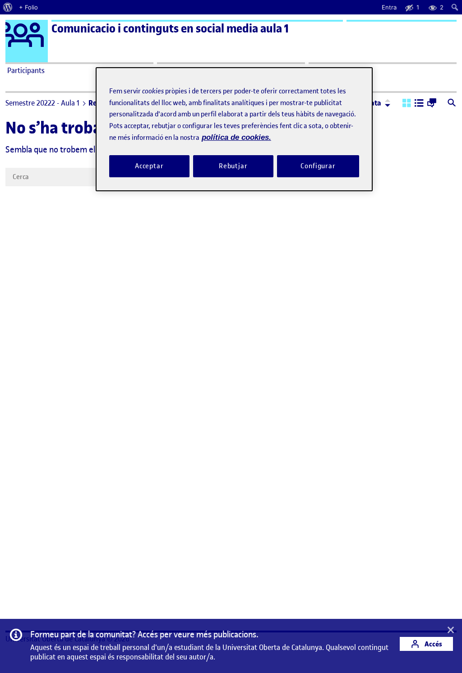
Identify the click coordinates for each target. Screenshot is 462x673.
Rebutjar (233, 166)
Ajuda (319, 70)
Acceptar (149, 166)
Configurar (318, 166)
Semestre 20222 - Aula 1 (42, 103)
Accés (432, 644)
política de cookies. (236, 137)
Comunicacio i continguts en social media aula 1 (170, 28)
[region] (234, 129)
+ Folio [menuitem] (28, 7)
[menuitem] (8, 7)
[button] (406, 104)
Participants (26, 70)
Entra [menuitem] (389, 7)
